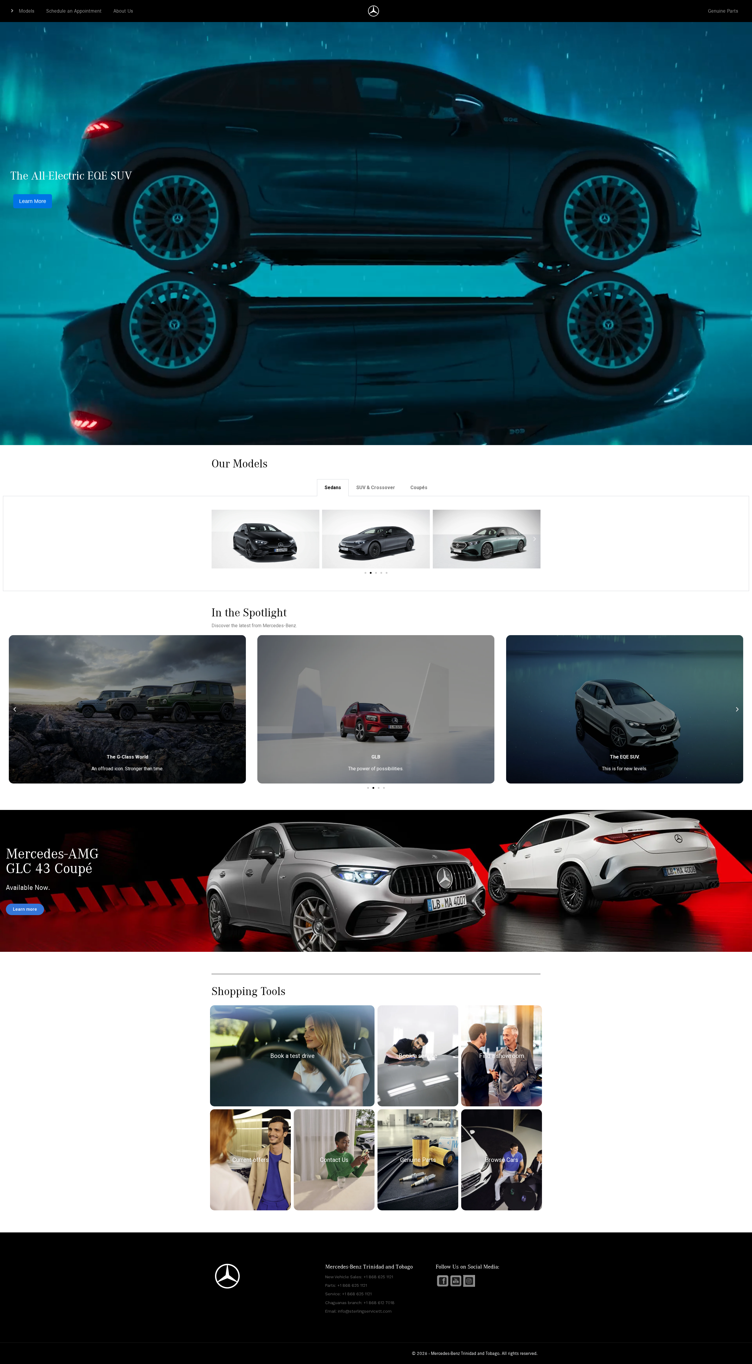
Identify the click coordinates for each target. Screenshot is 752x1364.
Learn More (32, 201)
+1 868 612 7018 (379, 1302)
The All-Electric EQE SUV (71, 176)
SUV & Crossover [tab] (375, 487)
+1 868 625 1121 (378, 1276)
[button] (217, 539)
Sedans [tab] (333, 487)
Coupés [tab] (418, 487)
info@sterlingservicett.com (365, 1311)
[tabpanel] (376, 543)
